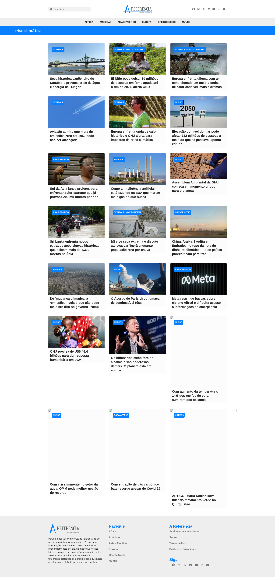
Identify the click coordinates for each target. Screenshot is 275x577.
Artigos (118, 322)
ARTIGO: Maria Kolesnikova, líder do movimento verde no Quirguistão (194, 500)
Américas (105, 22)
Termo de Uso (177, 543)
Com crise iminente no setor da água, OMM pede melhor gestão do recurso (74, 488)
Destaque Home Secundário (129, 49)
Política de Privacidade (183, 549)
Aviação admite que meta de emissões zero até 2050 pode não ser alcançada (72, 136)
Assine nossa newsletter (184, 531)
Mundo (186, 22)
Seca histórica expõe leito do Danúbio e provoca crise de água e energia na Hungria (75, 83)
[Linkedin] (208, 9)
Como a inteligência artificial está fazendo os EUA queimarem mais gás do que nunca (135, 193)
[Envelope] (224, 9)
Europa (147, 22)
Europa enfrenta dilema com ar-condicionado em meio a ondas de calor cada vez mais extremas (197, 83)
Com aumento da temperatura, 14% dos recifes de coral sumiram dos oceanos (195, 396)
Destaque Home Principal (127, 212)
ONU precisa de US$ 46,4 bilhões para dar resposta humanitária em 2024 (69, 356)
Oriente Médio (167, 22)
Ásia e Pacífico (127, 22)
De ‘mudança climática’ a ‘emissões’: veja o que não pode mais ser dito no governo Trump (74, 303)
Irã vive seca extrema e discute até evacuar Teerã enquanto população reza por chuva (134, 246)
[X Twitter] (203, 9)
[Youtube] (213, 9)
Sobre (173, 537)
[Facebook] (193, 9)
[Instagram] (198, 9)
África (89, 22)
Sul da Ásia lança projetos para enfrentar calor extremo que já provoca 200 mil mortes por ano (74, 193)
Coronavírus (121, 415)
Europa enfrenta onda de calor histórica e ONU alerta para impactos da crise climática (134, 136)
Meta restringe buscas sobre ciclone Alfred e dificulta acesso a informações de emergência (196, 303)
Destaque (58, 49)
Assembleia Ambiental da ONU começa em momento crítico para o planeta (195, 186)
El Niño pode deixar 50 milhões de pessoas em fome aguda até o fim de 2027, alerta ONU (134, 83)
